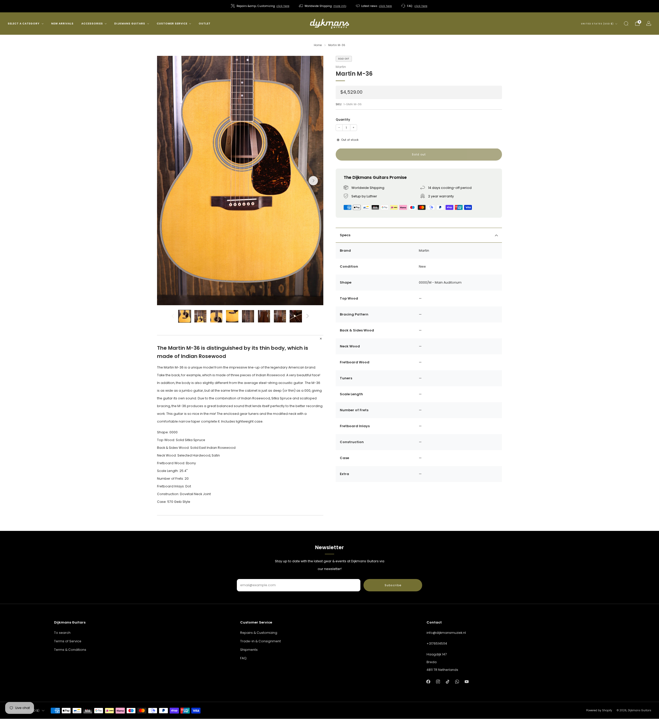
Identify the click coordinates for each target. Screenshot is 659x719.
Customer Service (172, 23)
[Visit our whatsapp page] (457, 681)
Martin (341, 67)
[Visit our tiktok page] (447, 681)
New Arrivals (62, 23)
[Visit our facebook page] (428, 681)
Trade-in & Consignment (260, 641)
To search (62, 632)
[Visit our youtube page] (466, 681)
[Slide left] (172, 316)
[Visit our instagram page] (438, 681)
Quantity (343, 120)
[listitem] (260, 6)
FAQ (243, 658)
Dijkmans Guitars (129, 23)
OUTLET (205, 23)
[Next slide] (313, 180)
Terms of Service (67, 641)
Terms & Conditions (70, 649)
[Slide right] (307, 316)
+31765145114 (437, 643)
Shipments (249, 649)
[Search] (626, 23)
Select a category (24, 23)
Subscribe (393, 585)
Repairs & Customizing (258, 632)
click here (282, 6)
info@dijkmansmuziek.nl (446, 632)
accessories (92, 23)
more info (339, 6)
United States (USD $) (597, 23)
